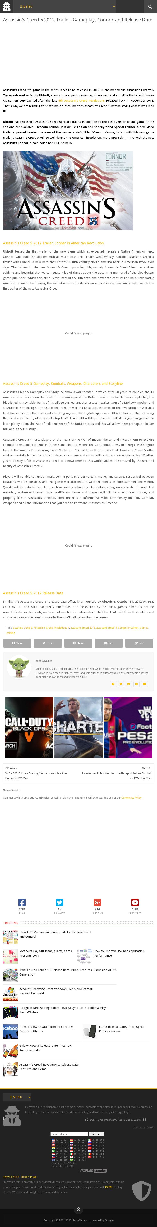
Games (144, 627)
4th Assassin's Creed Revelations (81, 100)
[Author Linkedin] (129, 684)
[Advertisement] (78, 54)
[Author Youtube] (144, 684)
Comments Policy (131, 797)
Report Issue (28, 1176)
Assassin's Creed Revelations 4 (51, 627)
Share (19, 643)
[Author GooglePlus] (136, 684)
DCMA (109, 1187)
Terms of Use (11, 1176)
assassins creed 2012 (82, 627)
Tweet (49, 643)
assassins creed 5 (106, 627)
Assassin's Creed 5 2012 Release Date (33, 593)
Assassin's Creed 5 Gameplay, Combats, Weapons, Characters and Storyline (63, 384)
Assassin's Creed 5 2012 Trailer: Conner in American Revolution (53, 243)
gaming (10, 632)
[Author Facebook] (113, 684)
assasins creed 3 (22, 627)
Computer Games (128, 627)
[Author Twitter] (121, 684)
